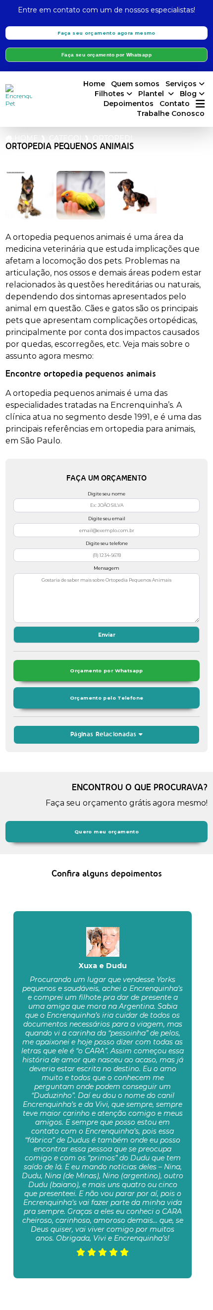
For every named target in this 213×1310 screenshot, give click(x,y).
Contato (175, 103)
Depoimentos (129, 103)
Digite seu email (106, 518)
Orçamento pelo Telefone (107, 698)
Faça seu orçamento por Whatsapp (106, 54)
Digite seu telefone (107, 543)
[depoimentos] (102, 1294)
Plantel (152, 93)
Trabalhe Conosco (171, 113)
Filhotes (109, 93)
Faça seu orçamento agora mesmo (106, 33)
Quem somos (135, 83)
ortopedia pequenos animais (113, 138)
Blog (188, 93)
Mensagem (106, 568)
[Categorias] (200, 104)
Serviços (181, 83)
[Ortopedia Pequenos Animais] (29, 195)
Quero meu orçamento (106, 831)
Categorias (65, 138)
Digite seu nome (106, 493)
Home (94, 83)
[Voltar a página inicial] (19, 95)
